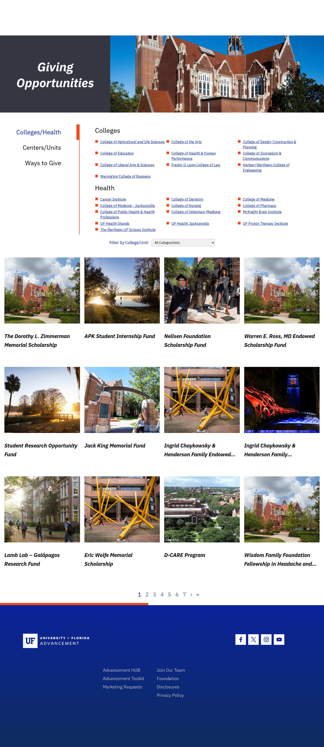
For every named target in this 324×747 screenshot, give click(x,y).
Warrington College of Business (125, 176)
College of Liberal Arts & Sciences (127, 165)
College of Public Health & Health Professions (127, 214)
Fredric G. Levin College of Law (195, 165)
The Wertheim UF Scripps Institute (128, 229)
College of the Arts (186, 142)
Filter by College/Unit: (129, 242)
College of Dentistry (187, 199)
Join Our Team (171, 670)
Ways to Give (43, 163)
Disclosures (168, 687)
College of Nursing (186, 205)
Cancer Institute (113, 199)
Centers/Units (42, 147)
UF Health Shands (114, 223)
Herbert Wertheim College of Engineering (266, 167)
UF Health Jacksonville (190, 223)
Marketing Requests (122, 687)
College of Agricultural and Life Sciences (132, 142)
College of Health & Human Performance (193, 156)
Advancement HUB (121, 670)
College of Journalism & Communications (262, 156)
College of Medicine (258, 199)
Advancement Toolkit (123, 678)
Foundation (168, 678)
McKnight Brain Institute (262, 212)
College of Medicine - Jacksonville (127, 205)
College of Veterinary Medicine (195, 212)
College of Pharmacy (259, 205)
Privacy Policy (170, 695)
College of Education (117, 153)
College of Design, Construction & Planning (269, 144)
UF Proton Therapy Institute (265, 223)
